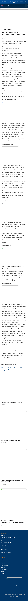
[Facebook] (16, 585)
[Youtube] (22, 585)
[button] (4, 6)
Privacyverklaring (14, 596)
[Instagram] (19, 585)
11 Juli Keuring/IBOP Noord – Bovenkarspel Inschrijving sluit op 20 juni (12, 521)
